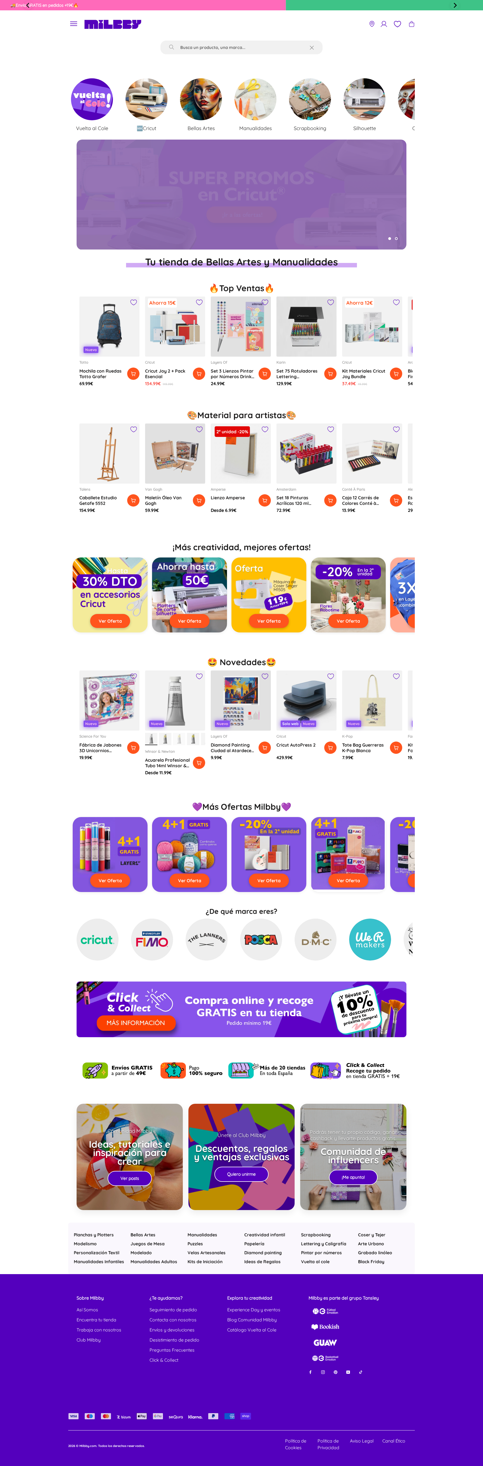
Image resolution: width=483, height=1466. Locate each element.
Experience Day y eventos (253, 1309)
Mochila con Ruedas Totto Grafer (100, 373)
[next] (455, 5)
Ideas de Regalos (262, 1261)
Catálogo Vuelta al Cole (251, 1330)
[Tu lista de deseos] (397, 24)
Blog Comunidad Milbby (252, 1320)
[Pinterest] (335, 1372)
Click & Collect (164, 1360)
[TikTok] (361, 1372)
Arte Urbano (371, 1243)
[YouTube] (348, 1372)
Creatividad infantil (264, 1234)
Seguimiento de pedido (173, 1309)
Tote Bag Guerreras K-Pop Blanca (363, 747)
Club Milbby (89, 1340)
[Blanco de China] (151, 739)
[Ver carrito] (411, 24)
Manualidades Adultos (154, 1261)
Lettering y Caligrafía (323, 1243)
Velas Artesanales (207, 1252)
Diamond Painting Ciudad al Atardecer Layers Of (232, 750)
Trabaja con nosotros (99, 1330)
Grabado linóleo (375, 1252)
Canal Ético (393, 1441)
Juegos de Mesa (148, 1243)
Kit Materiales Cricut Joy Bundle (363, 373)
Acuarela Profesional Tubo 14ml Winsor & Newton (167, 765)
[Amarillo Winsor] (179, 739)
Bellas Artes (143, 1234)
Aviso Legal (362, 1441)
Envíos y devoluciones (172, 1330)
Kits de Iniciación (205, 1261)
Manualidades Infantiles (99, 1261)
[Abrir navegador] (74, 24)
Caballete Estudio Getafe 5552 (98, 500)
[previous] (28, 5)
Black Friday (371, 1261)
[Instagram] (323, 1372)
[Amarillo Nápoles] (165, 739)
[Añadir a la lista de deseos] (133, 302)
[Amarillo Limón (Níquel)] (193, 739)
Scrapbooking (316, 1234)
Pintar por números (321, 1252)
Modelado (141, 1252)
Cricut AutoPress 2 (296, 745)
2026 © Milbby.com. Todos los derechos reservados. (106, 1446)
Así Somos (87, 1309)
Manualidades (202, 1234)
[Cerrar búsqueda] (312, 47)
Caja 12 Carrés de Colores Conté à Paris (360, 503)
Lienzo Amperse (228, 497)
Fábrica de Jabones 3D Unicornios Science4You (100, 750)
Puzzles (195, 1243)
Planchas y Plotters (94, 1234)
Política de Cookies (295, 1444)
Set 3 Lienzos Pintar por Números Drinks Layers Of (232, 376)
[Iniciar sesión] (384, 24)
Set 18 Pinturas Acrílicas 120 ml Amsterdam (292, 503)
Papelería (254, 1243)
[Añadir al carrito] (133, 374)
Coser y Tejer (371, 1234)
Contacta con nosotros (173, 1320)
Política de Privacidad (328, 1444)
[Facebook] (310, 1372)
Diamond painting (263, 1252)
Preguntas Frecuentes (172, 1350)
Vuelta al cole (315, 1261)
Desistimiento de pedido (174, 1340)
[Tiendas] (372, 24)
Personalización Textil (96, 1252)
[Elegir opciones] (265, 500)
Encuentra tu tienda (96, 1320)
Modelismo (85, 1243)
